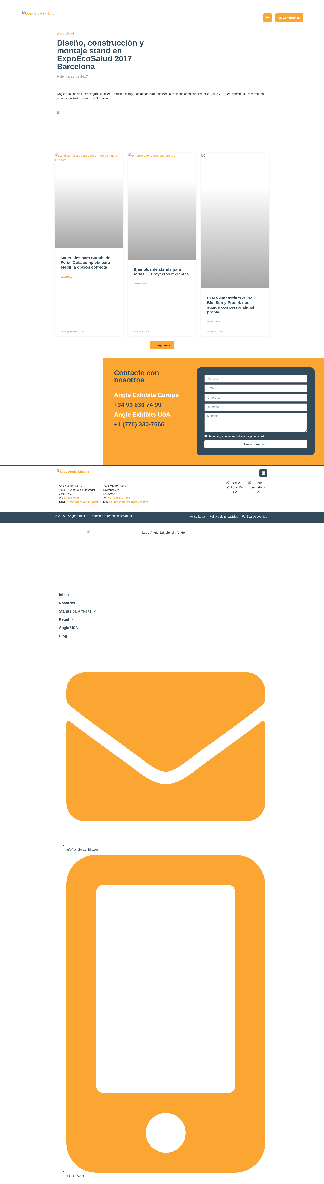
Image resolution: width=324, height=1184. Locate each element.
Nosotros (67, 603)
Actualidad (65, 33)
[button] (162, 345)
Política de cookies (254, 516)
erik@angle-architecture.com (129, 501)
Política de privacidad (223, 516)
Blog (63, 636)
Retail (64, 619)
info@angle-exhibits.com (83, 501)
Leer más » (67, 277)
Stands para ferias (75, 611)
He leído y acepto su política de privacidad (236, 436)
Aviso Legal (198, 516)
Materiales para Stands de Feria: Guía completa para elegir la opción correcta (85, 262)
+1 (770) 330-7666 (139, 424)
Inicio (64, 595)
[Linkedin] (263, 473)
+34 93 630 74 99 (137, 404)
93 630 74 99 (72, 497)
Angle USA (68, 628)
